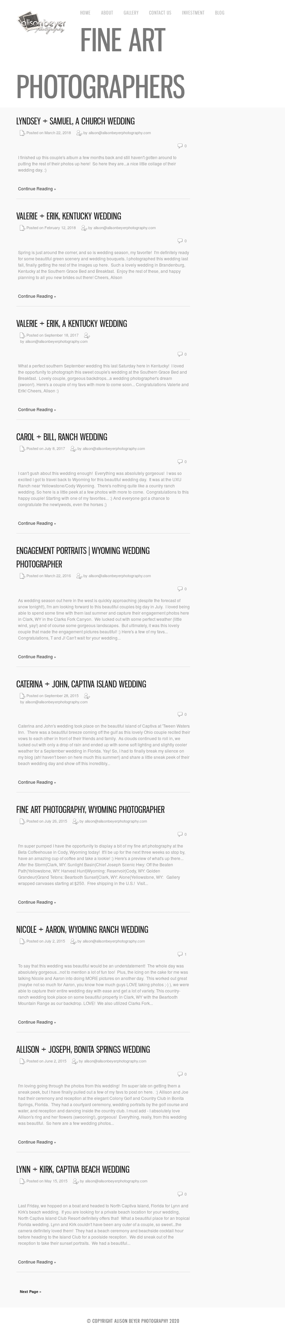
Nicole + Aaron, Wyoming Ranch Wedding (82, 929)
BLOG (220, 13)
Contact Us (160, 13)
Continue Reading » (37, 188)
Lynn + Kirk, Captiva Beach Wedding (73, 1169)
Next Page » (30, 1291)
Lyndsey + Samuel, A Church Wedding (75, 121)
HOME (85, 13)
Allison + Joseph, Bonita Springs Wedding (83, 1049)
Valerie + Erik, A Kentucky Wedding (71, 323)
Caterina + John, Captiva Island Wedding (81, 684)
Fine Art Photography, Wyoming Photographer (90, 809)
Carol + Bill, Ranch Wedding (61, 437)
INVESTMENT (193, 13)
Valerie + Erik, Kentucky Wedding (68, 216)
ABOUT (107, 13)
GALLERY (131, 13)
